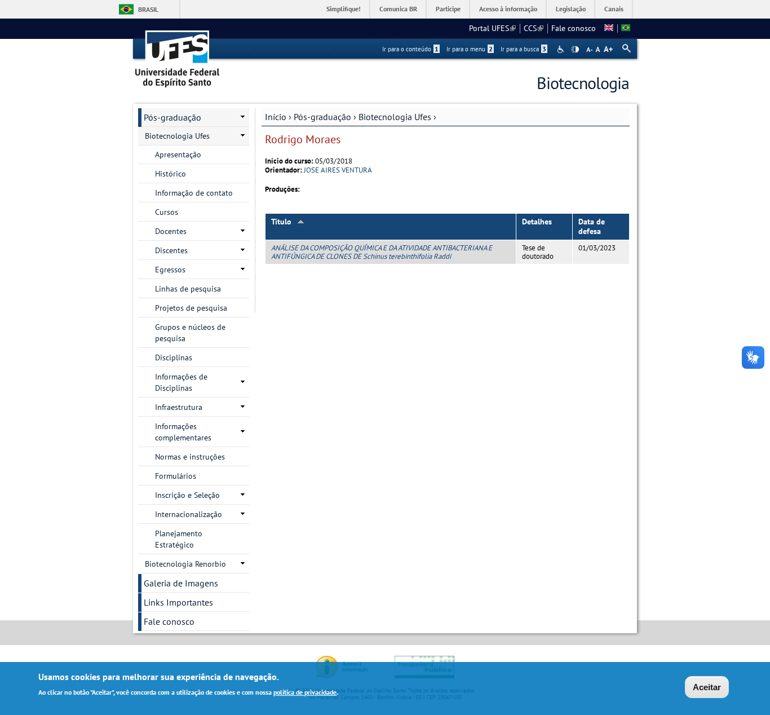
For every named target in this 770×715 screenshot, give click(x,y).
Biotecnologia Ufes (395, 116)
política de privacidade (305, 691)
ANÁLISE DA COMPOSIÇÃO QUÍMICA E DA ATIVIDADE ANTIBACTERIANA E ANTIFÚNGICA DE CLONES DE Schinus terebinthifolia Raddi (381, 252)
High (575, 50)
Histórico (170, 174)
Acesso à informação (508, 9)
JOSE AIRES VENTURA (338, 170)
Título (281, 222)
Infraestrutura (178, 407)
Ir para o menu (469, 49)
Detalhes (537, 222)
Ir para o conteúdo (410, 49)
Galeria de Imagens (181, 583)
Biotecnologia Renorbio (185, 564)
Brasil (148, 9)
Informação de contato (194, 193)
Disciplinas (173, 357)
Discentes (171, 250)
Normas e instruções (190, 457)
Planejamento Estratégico (178, 539)
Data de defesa (591, 226)
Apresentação (178, 154)
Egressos (170, 269)
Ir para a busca (523, 49)
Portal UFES (492, 28)
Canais (613, 9)
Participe (448, 9)
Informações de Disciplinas (181, 382)
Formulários (175, 476)
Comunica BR (398, 9)
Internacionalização (188, 514)
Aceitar (707, 687)
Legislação (571, 9)
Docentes (171, 231)
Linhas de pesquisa (188, 289)
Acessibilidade (561, 49)
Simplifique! (343, 9)
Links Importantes (178, 602)
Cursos (166, 212)
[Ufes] (177, 55)
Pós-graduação (322, 116)
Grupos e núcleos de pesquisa (190, 332)
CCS (533, 28)
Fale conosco (573, 28)
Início (275, 116)
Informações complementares (183, 432)
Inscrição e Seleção (187, 495)
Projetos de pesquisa (191, 308)
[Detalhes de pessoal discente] (608, 28)
